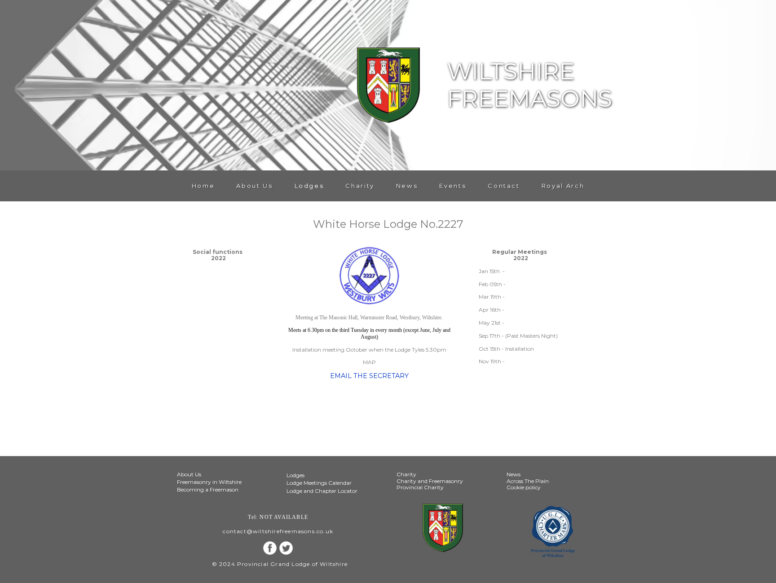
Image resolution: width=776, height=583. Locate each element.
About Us (254, 185)
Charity (359, 185)
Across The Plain (528, 481)
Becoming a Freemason (207, 489)
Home (203, 185)
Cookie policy (524, 487)
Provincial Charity (420, 487)
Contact (504, 185)
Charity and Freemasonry (430, 481)
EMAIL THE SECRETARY (369, 376)
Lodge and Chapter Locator (322, 490)
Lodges (309, 185)
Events (452, 185)
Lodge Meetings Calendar (319, 482)
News (407, 185)
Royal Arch (563, 185)
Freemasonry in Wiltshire (209, 482)
